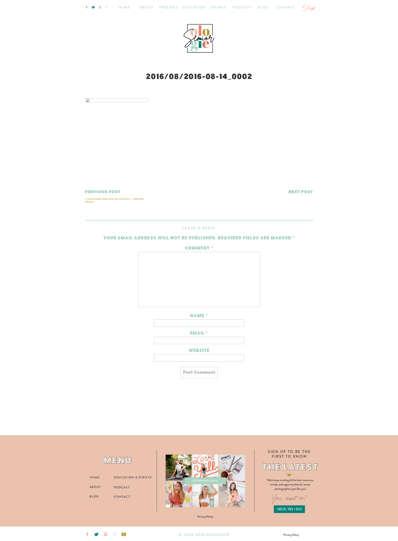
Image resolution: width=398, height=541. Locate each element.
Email (199, 333)
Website (199, 350)
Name (199, 316)
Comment (199, 248)
